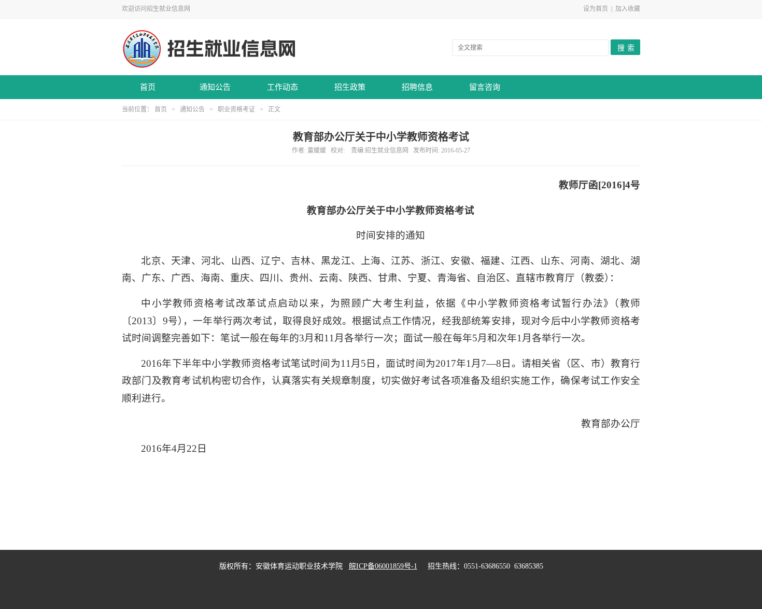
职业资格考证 (236, 109)
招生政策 (349, 87)
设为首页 (595, 8)
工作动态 (282, 87)
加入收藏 (627, 8)
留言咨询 (484, 87)
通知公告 (215, 87)
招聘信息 (417, 87)
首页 (148, 87)
